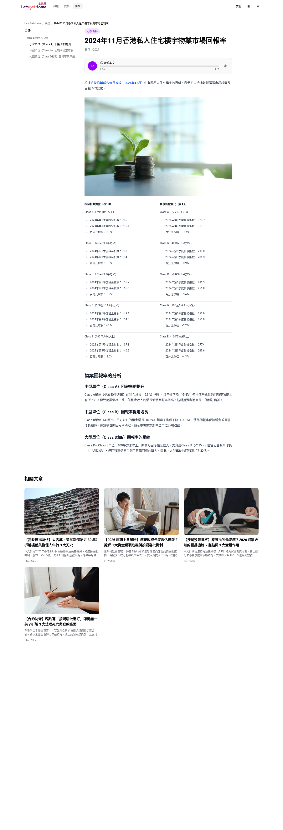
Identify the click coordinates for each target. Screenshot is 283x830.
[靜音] (225, 65)
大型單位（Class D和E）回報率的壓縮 (52, 56)
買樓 (66, 6)
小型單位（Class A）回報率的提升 (50, 44)
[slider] (159, 66)
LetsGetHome (32, 23)
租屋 (56, 6)
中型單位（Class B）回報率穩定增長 (51, 50)
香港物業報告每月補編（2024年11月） (117, 83)
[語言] (248, 6)
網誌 (77, 6)
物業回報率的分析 (38, 38)
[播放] (92, 66)
